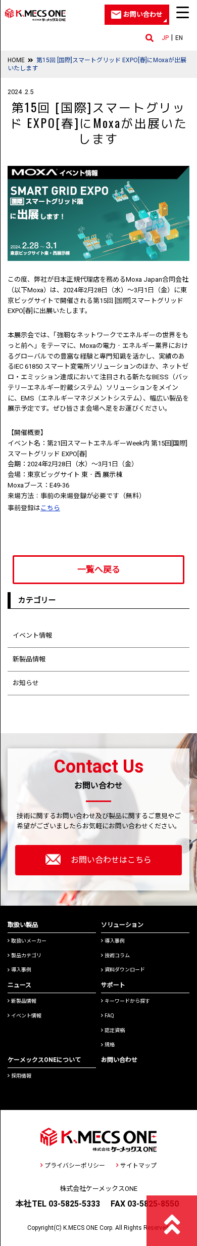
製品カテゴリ (26, 955)
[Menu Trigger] (182, 12)
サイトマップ (138, 1165)
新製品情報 (29, 659)
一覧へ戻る (98, 569)
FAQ (109, 1015)
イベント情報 (32, 635)
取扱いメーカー (28, 941)
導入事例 (21, 969)
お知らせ (26, 683)
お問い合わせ (119, 1059)
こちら (50, 508)
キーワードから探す (127, 1001)
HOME (16, 60)
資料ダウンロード (125, 969)
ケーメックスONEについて (44, 1059)
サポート (113, 985)
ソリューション (122, 924)
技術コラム (117, 955)
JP (165, 37)
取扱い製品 (23, 924)
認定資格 (115, 1030)
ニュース (19, 985)
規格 (110, 1044)
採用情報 (21, 1076)
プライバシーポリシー (74, 1165)
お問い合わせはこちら (111, 860)
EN (179, 37)
